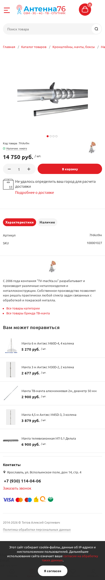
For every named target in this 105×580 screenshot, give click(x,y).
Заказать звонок (17, 488)
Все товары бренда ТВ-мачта (28, 313)
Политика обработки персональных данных (37, 529)
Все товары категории (23, 308)
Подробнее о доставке (34, 192)
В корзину (70, 169)
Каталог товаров (33, 47)
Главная (9, 47)
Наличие (47, 222)
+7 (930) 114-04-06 (22, 480)
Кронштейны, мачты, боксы (73, 47)
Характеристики (19, 222)
